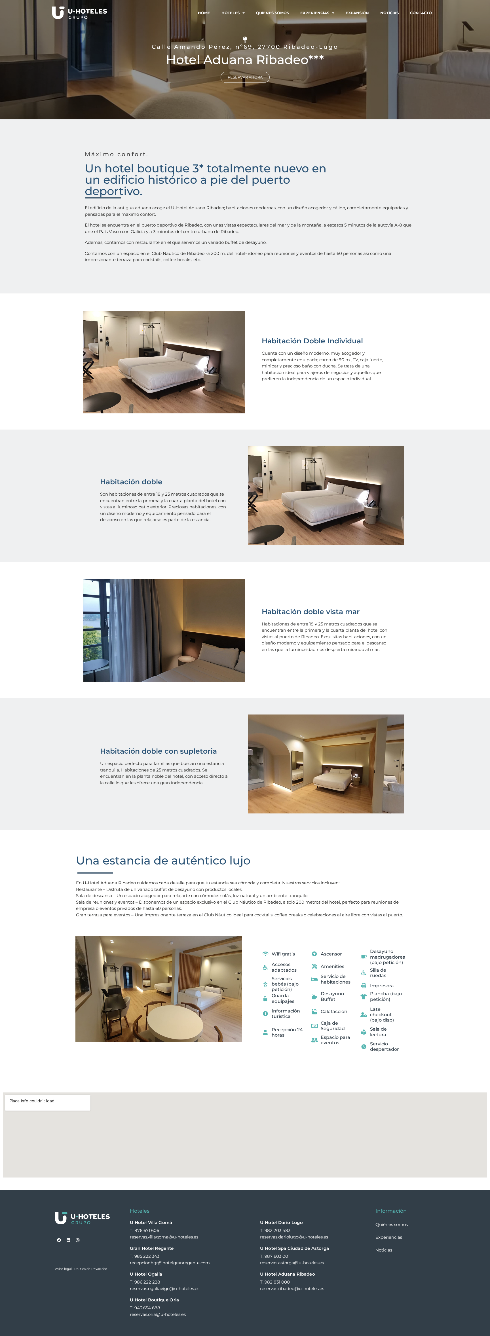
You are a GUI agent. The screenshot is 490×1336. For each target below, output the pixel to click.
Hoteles (230, 12)
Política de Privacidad (90, 1269)
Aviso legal (63, 1269)
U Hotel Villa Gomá (151, 1222)
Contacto (421, 12)
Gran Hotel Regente (152, 1248)
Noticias (389, 12)
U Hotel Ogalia (146, 1274)
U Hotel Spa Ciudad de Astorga (294, 1248)
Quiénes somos (272, 12)
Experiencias (314, 12)
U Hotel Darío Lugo (281, 1222)
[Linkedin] (68, 1240)
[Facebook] (59, 1240)
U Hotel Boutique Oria (154, 1300)
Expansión (357, 12)
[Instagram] (78, 1240)
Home (204, 12)
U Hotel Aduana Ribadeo (287, 1274)
